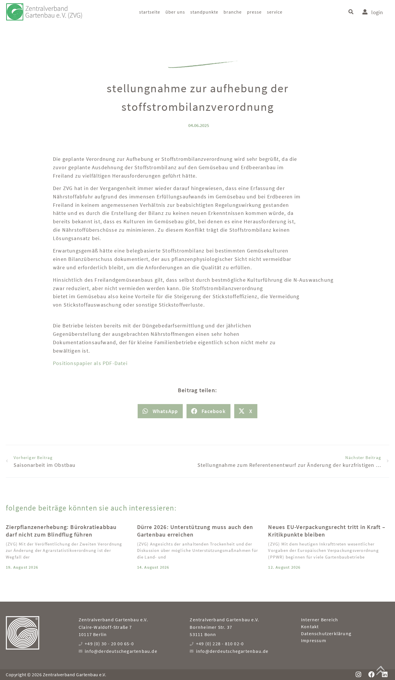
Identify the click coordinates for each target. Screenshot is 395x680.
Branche (233, 12)
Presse (254, 12)
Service (275, 12)
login (377, 12)
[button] (350, 11)
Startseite (149, 12)
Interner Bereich (319, 619)
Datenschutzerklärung (326, 633)
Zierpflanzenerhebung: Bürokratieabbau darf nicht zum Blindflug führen (61, 530)
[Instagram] (358, 674)
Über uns (175, 12)
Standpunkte (204, 12)
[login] (365, 11)
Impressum (313, 640)
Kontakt (310, 626)
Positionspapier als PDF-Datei (90, 363)
